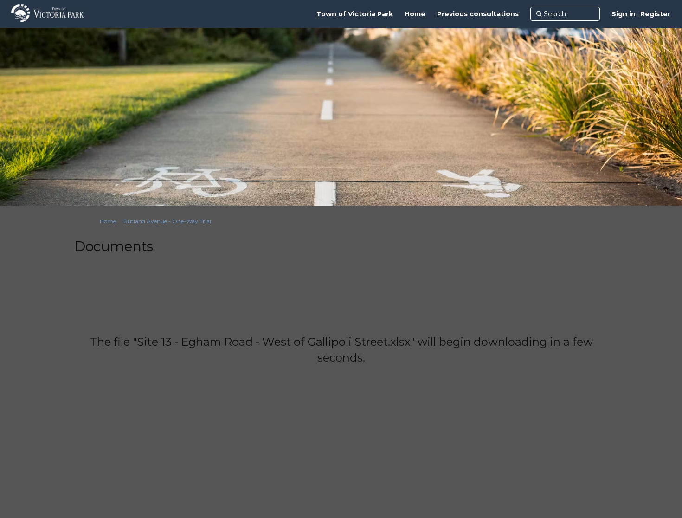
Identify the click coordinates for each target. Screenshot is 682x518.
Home (108, 221)
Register (655, 14)
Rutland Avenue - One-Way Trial (167, 221)
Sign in (623, 14)
